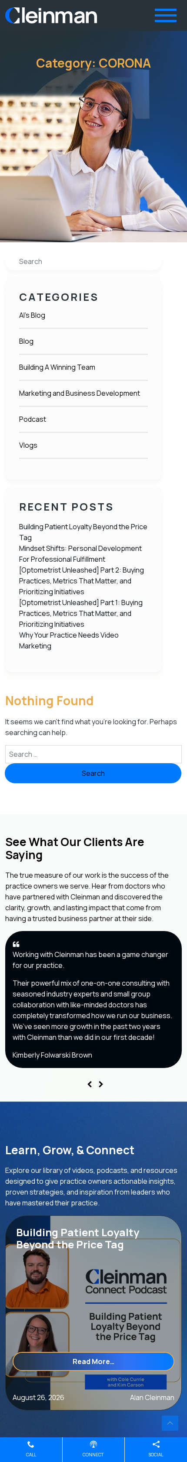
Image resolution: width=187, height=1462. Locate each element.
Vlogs (28, 445)
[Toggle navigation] (166, 15)
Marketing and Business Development (79, 393)
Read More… (123, 1361)
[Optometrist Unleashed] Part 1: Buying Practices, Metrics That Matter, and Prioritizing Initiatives (81, 613)
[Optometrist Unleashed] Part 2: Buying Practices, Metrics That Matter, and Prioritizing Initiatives (81, 580)
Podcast (32, 419)
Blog (26, 341)
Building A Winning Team (57, 367)
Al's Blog (32, 315)
